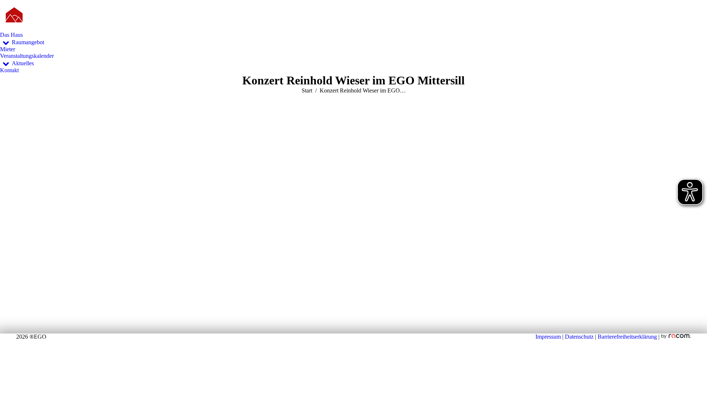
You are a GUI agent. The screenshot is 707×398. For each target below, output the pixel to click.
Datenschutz (579, 337)
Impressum (548, 337)
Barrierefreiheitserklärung (627, 337)
